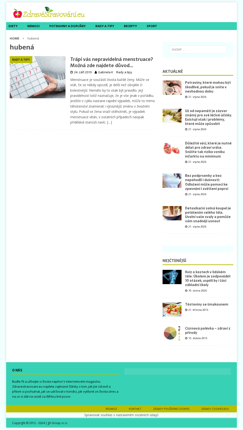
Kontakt (135, 408)
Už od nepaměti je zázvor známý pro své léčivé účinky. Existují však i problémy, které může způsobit (208, 117)
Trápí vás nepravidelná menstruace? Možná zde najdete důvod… (111, 62)
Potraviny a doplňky (67, 26)
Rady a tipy (104, 26)
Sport (152, 26)
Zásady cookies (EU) (215, 408)
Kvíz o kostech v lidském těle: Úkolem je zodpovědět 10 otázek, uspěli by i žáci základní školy (208, 278)
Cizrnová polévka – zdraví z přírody (207, 330)
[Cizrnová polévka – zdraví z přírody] (172, 333)
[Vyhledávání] (198, 49)
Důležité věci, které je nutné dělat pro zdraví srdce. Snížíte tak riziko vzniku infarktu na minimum (208, 150)
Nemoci (33, 26)
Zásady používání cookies (171, 408)
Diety (13, 26)
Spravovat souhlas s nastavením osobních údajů (121, 415)
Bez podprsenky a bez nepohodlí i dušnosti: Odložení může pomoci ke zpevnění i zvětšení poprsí (206, 182)
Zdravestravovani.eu (27, 386)
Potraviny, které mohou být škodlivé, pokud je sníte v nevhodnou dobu (208, 87)
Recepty (130, 26)
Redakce (111, 408)
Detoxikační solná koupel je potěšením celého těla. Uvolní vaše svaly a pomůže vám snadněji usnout (208, 215)
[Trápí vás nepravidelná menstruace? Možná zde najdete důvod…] (37, 77)
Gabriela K (105, 72)
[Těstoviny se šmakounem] (172, 309)
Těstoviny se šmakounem (206, 304)
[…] (109, 122)
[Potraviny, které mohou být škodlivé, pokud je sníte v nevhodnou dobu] (172, 87)
